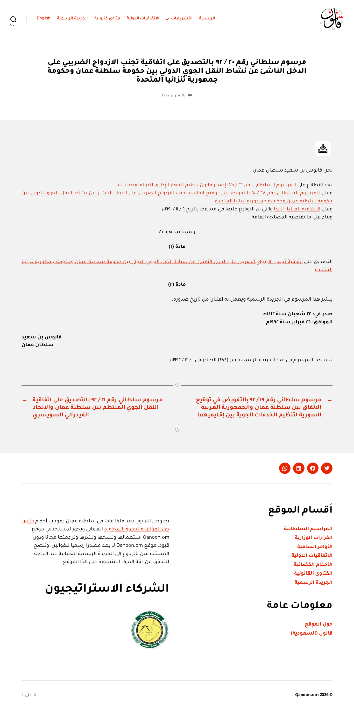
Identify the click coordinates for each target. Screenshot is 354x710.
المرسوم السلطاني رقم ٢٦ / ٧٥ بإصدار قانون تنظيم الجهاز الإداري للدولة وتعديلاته (207, 185)
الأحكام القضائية (313, 565)
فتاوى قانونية (107, 18)
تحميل (323, 148)
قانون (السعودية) (311, 633)
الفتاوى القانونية (313, 574)
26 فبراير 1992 (173, 96)
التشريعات (182, 18)
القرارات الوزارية (313, 538)
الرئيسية (207, 18)
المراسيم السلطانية (308, 529)
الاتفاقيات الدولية (143, 18)
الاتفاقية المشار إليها (297, 209)
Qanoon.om (307, 695)
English (44, 18)
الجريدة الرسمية (72, 18)
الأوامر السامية (314, 547)
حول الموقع (318, 624)
